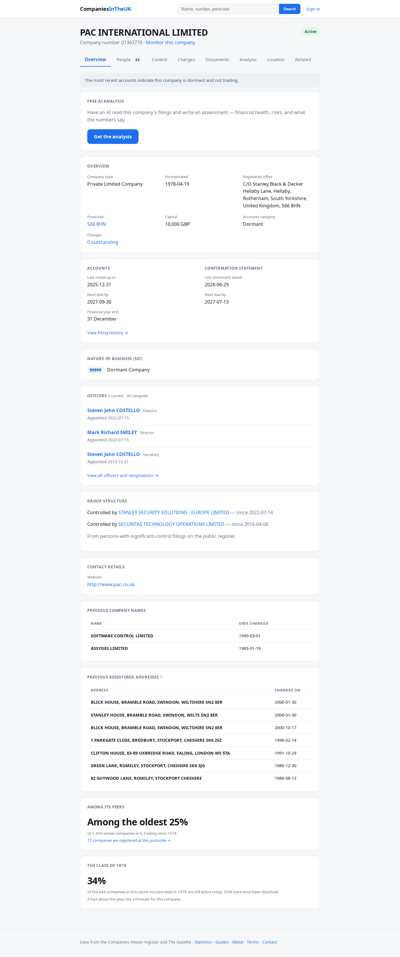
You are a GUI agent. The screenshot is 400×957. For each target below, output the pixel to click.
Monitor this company (170, 42)
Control (159, 59)
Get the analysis (113, 136)
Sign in (313, 9)
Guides (222, 942)
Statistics (203, 942)
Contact (269, 942)
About (237, 942)
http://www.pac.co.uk (111, 584)
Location (276, 59)
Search (289, 9)
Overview (95, 59)
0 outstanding (102, 242)
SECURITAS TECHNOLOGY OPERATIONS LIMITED (171, 524)
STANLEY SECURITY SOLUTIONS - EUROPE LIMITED (173, 512)
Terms (253, 942)
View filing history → (107, 332)
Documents (217, 59)
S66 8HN (96, 224)
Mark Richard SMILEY (112, 432)
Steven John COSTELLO (113, 410)
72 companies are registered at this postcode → (129, 840)
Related (303, 59)
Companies (105, 8)
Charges (186, 59)
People (128, 59)
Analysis (248, 59)
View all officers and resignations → (123, 475)
